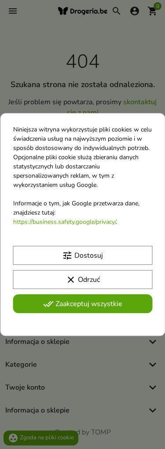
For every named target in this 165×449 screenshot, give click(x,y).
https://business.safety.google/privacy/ (64, 222)
